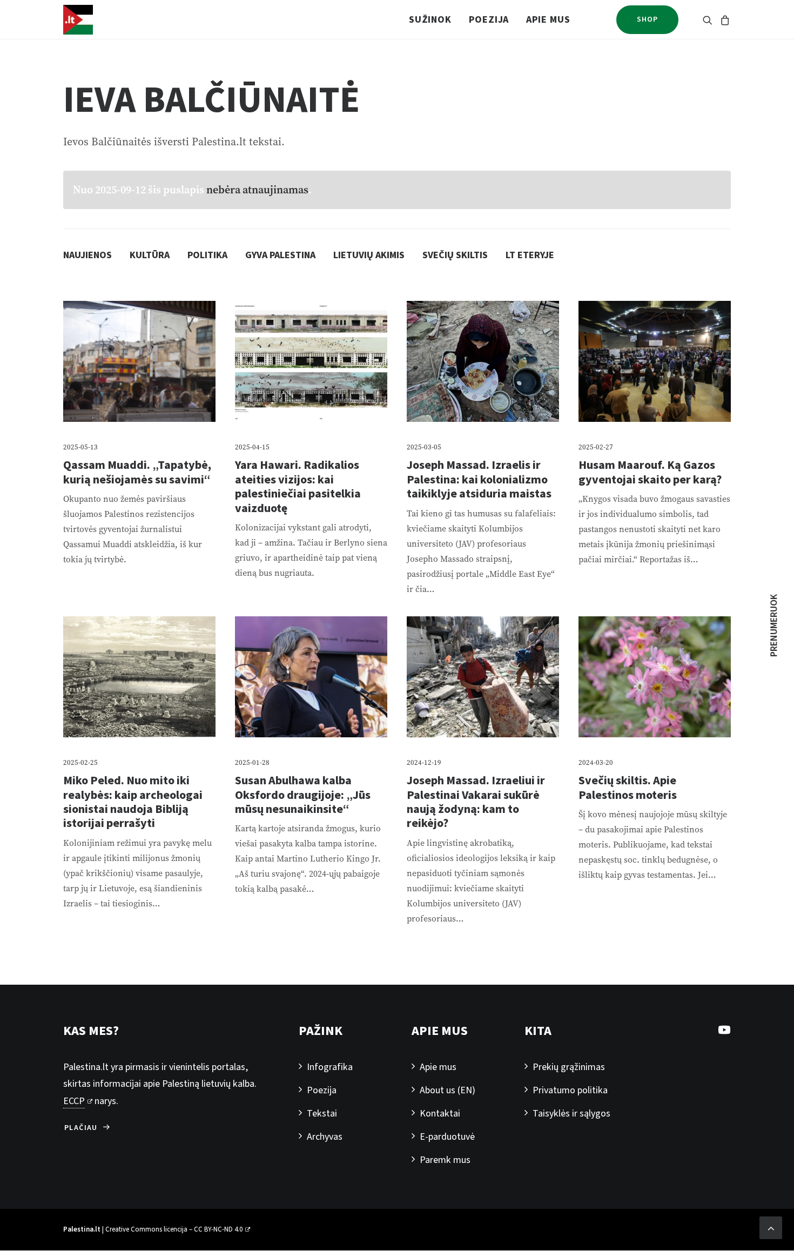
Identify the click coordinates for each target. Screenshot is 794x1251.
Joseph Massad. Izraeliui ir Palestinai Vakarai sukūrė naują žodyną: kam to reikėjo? (476, 802)
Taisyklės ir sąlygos (571, 1113)
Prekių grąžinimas (569, 1067)
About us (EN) (447, 1090)
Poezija (489, 19)
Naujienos (87, 255)
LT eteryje (530, 255)
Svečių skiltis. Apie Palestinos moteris (627, 787)
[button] (709, 19)
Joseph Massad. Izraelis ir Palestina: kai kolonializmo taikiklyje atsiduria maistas (479, 479)
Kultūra (150, 255)
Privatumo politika (570, 1090)
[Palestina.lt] (78, 20)
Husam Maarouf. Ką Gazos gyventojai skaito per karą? (650, 472)
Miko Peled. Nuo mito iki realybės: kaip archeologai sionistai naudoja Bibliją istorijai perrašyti (133, 802)
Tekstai (322, 1113)
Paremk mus (445, 1160)
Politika (207, 255)
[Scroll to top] (770, 1227)
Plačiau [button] (81, 1127)
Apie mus (548, 19)
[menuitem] (430, 19)
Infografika (330, 1067)
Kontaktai (440, 1113)
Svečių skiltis (455, 255)
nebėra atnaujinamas (257, 190)
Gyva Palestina (280, 255)
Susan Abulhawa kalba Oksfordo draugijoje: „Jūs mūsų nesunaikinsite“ (303, 795)
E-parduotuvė (447, 1137)
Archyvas (324, 1137)
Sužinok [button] (430, 19)
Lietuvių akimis (369, 255)
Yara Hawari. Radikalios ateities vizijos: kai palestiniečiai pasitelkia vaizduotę (298, 486)
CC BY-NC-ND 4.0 (218, 1229)
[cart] (723, 19)
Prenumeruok (774, 625)
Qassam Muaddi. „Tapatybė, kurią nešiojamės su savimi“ (137, 472)
